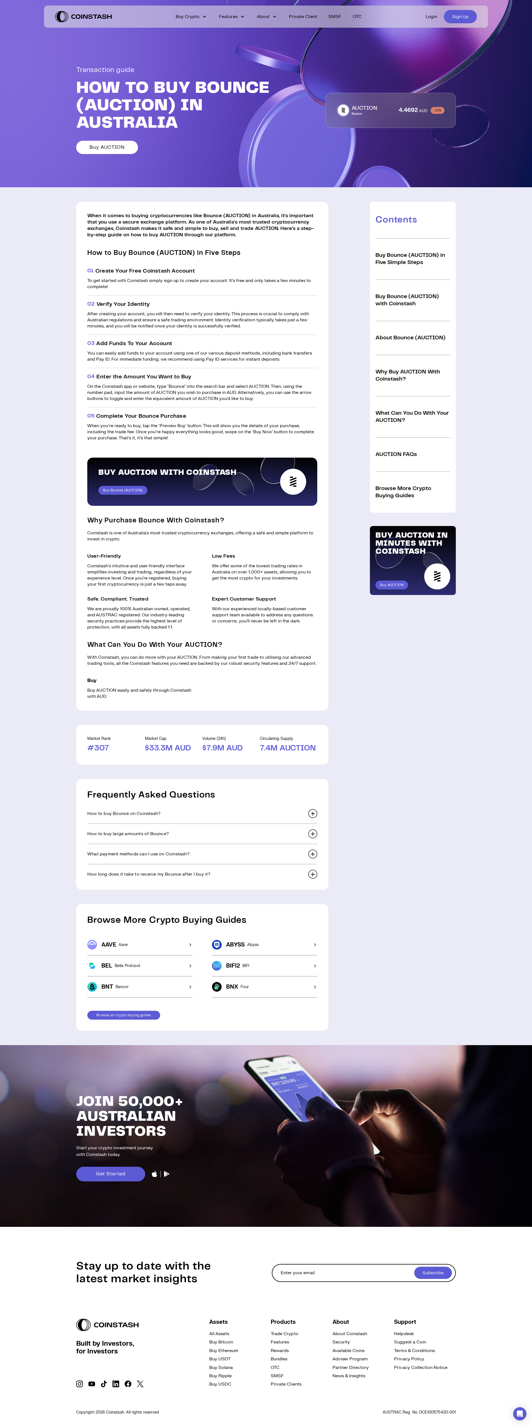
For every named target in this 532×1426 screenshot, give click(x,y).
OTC (357, 16)
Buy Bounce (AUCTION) (123, 490)
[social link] (79, 1384)
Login (431, 16)
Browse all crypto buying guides (123, 1015)
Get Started (111, 1173)
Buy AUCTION (107, 147)
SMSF (334, 16)
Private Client (303, 16)
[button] (202, 813)
